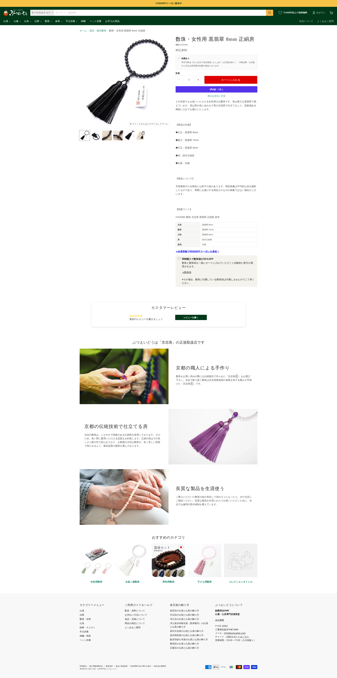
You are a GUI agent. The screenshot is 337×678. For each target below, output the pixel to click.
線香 (58, 21)
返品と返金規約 (122, 666)
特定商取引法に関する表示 (141, 666)
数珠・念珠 (85, 619)
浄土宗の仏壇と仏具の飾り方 (184, 619)
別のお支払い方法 (217, 96)
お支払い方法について (136, 615)
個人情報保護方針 (96, 666)
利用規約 (83, 666)
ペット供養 (95, 21)
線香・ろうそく (87, 627)
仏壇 (6, 21)
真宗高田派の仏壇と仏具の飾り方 (187, 635)
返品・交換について (135, 619)
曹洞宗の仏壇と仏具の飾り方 (184, 643)
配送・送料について (135, 610)
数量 (178, 73)
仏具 (26, 21)
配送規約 (109, 666)
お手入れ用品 (112, 21)
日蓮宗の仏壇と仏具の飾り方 (184, 648)
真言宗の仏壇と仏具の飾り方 (184, 610)
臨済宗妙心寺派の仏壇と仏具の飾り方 (189, 639)
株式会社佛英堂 (160, 666)
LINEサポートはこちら (237, 636)
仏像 (16, 21)
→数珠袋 (186, 272)
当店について (306, 21)
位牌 (37, 21)
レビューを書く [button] (191, 317)
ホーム (83, 30)
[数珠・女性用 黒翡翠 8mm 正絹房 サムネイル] (84, 135)
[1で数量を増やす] (198, 80)
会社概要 (219, 620)
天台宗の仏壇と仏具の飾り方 (184, 615)
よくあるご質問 (325, 21)
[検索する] (269, 13)
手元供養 (71, 21)
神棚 (83, 21)
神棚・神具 (85, 636)
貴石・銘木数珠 (98, 30)
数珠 (47, 21)
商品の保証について (135, 623)
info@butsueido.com (235, 633)
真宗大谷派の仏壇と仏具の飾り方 (187, 631)
